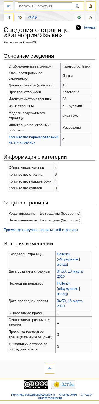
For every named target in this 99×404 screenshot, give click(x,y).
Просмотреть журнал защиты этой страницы (41, 230)
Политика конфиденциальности (33, 394)
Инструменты (90, 17)
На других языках (79, 17)
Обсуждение (20, 17)
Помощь (88, 27)
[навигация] (8, 6)
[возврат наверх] (49, 369)
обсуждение (68, 259)
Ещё (31, 17)
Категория (8, 17)
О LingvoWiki (68, 394)
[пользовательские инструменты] (90, 6)
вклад (62, 264)
